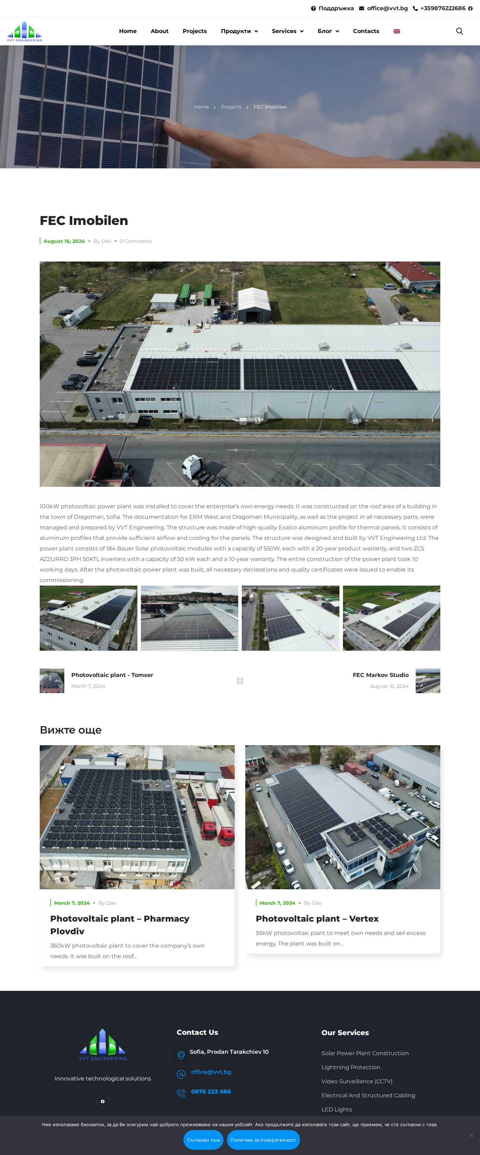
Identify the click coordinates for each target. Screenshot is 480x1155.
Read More (137, 817)
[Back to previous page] (240, 681)
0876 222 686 (211, 1091)
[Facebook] (103, 1101)
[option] (137, 861)
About (160, 31)
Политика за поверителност (263, 1140)
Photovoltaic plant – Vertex (317, 919)
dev (106, 241)
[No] (471, 1135)
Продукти (236, 31)
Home (128, 31)
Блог (325, 31)
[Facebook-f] (470, 8)
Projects (195, 31)
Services (284, 31)
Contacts (366, 31)
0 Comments (136, 241)
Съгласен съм (203, 1140)
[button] (459, 31)
